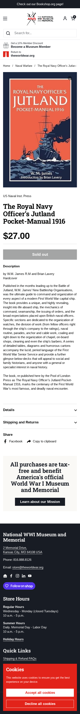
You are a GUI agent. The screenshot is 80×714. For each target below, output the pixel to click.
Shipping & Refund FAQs (20, 658)
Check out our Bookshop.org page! (40, 4)
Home (6, 65)
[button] (73, 18)
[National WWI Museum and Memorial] (40, 18)
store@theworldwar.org (27, 567)
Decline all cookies (40, 704)
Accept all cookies (40, 693)
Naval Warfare (23, 65)
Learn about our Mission (40, 502)
